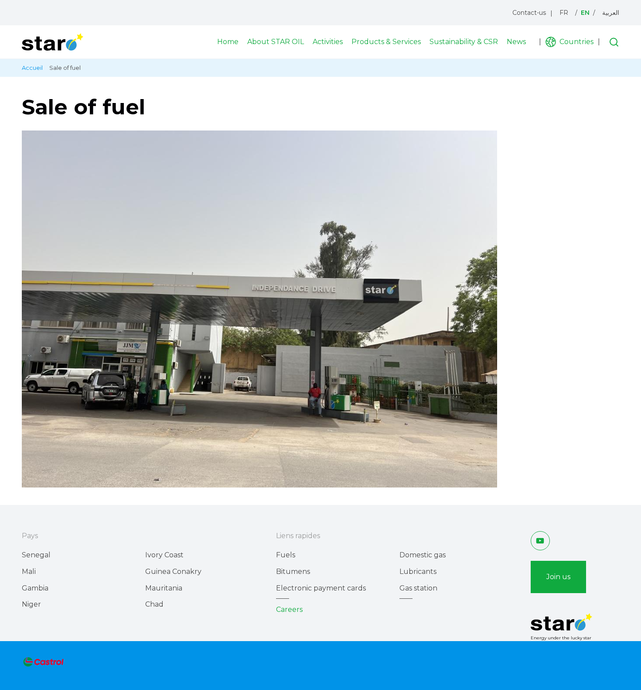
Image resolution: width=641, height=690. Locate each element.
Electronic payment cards (321, 588)
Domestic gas (422, 555)
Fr (563, 13)
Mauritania (163, 588)
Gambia (35, 588)
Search (614, 42)
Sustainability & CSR (464, 42)
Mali (29, 571)
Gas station (418, 588)
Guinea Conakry (173, 571)
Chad (154, 604)
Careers (289, 609)
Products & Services (386, 42)
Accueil (32, 67)
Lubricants (417, 571)
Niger (31, 604)
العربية (610, 13)
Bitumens (293, 571)
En (585, 13)
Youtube (540, 540)
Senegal (36, 555)
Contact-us (529, 13)
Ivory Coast (164, 555)
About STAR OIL (275, 42)
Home (228, 42)
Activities (328, 42)
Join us (558, 577)
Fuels (285, 555)
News (516, 42)
